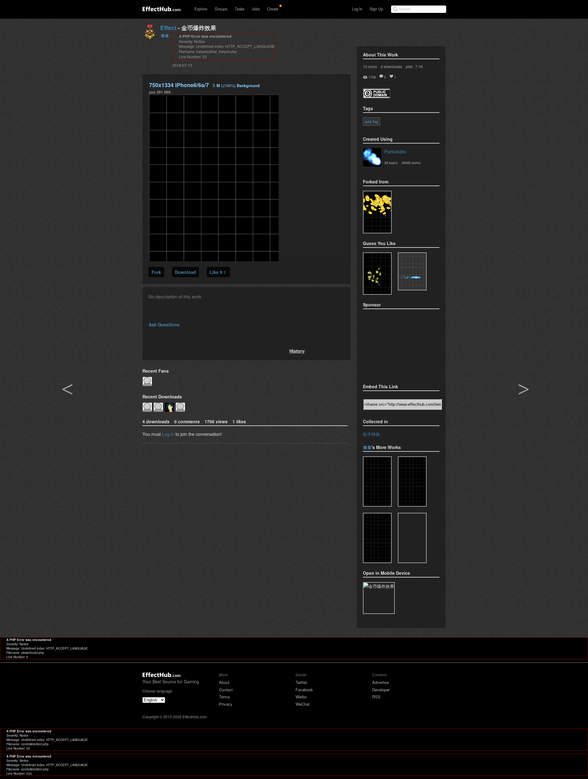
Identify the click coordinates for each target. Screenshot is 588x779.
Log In (357, 9)
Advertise (380, 682)
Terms (224, 697)
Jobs (256, 9)
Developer (381, 690)
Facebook (304, 690)
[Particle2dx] (372, 158)
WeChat (303, 704)
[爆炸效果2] (412, 481)
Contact (226, 690)
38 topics (391, 162)
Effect (168, 28)
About (224, 682)
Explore (200, 9)
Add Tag (371, 122)
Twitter (301, 682)
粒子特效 (371, 434)
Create (272, 9)
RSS (376, 697)
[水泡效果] (377, 538)
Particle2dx (395, 151)
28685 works (411, 162)
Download (185, 272)
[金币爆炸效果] (377, 481)
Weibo (301, 697)
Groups (221, 9)
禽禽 (165, 35)
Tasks (239, 9)
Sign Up (376, 9)
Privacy (225, 704)
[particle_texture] (412, 271)
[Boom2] (377, 273)
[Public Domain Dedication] (376, 96)
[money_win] (412, 538)
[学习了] (377, 212)
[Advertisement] (393, 344)
